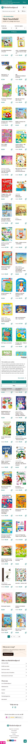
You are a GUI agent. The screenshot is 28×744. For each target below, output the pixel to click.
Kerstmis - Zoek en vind (21, 583)
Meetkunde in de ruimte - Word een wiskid (20, 439)
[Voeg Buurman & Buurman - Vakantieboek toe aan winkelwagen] (12, 490)
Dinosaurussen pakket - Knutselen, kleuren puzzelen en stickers (6, 536)
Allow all (14, 381)
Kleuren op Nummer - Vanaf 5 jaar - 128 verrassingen (6, 268)
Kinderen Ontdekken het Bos (20, 607)
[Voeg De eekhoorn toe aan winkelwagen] (26, 223)
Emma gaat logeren (5, 606)
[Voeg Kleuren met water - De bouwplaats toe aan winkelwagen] (26, 515)
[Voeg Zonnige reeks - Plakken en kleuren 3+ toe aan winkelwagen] (12, 125)
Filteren (15, 32)
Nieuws (3, 693)
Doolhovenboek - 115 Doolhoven (6, 294)
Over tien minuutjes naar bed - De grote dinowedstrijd (5, 171)
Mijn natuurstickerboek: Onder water (6, 629)
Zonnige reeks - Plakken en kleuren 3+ (6, 122)
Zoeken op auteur (5, 666)
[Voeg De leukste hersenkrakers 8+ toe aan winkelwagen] (26, 490)
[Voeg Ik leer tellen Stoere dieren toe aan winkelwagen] (12, 442)
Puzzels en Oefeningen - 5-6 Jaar (6, 389)
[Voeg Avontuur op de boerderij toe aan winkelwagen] (26, 564)
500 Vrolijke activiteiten (4, 145)
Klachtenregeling (14, 737)
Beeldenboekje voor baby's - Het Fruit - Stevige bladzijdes (6, 413)
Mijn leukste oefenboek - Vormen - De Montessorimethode (20, 170)
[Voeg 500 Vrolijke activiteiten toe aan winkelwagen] (12, 149)
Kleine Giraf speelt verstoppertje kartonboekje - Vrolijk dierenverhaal (20, 269)
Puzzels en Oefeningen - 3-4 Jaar (6, 99)
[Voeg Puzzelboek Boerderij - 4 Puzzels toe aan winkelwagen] (12, 55)
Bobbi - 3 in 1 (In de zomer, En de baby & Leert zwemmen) (6, 320)
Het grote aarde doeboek (5, 244)
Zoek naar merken (5, 669)
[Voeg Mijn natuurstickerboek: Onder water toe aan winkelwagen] (12, 632)
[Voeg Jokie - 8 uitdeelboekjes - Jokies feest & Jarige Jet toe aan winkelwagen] (26, 55)
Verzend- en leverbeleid (14, 735)
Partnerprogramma (5, 696)
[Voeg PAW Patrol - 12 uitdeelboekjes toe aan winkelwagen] (12, 79)
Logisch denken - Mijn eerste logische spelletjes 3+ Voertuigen (6, 511)
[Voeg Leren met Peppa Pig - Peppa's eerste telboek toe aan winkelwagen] (26, 540)
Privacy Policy (14, 732)
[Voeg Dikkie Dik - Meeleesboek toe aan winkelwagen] (26, 199)
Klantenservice (8, 654)
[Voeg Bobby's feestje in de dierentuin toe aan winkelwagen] (26, 125)
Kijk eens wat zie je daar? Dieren (19, 99)
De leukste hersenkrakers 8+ (19, 487)
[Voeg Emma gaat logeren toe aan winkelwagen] (12, 610)
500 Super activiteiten (6, 343)
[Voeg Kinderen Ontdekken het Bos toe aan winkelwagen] (26, 610)
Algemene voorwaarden (14, 728)
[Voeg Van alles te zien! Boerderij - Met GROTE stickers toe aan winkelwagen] (26, 467)
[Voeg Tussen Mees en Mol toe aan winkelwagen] (12, 587)
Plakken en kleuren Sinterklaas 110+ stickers (19, 295)
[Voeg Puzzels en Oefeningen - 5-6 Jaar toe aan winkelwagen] (12, 392)
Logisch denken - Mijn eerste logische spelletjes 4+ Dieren (20, 146)
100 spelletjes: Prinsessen (18, 389)
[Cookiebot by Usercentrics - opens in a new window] (21, 357)
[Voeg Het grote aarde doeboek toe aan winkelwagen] (12, 247)
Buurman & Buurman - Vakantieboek (6, 487)
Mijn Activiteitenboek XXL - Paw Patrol (20, 318)
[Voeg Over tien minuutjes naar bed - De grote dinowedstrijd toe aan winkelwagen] (12, 175)
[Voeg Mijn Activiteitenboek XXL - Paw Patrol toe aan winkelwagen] (26, 323)
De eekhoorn (18, 219)
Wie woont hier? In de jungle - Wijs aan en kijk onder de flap (6, 560)
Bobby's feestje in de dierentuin (20, 122)
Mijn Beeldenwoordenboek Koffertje (20, 76)
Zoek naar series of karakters (7, 672)
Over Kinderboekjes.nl (6, 683)
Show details (21, 378)
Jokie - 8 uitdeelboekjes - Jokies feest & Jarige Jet (21, 52)
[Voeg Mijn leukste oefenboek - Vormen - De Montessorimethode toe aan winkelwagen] (26, 175)
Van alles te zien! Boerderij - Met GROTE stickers (20, 464)
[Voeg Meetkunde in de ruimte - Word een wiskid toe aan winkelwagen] (26, 442)
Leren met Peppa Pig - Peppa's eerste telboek (20, 535)
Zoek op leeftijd (4, 663)
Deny (14, 385)
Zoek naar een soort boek (7, 675)
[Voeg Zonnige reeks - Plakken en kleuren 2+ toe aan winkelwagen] (26, 346)
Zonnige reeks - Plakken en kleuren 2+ (21, 343)
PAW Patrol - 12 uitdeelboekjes (5, 75)
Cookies (14, 734)
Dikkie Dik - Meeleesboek (18, 196)
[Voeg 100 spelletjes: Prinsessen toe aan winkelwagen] (26, 392)
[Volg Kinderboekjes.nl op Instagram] (15, 707)
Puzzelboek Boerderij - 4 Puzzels (6, 51)
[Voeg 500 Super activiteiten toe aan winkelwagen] (12, 346)
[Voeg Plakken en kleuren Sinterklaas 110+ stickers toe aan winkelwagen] (26, 298)
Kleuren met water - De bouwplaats (20, 510)
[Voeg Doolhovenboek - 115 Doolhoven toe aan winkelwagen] (12, 298)
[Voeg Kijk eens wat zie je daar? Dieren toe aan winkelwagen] (26, 102)
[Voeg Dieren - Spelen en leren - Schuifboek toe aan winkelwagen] (26, 247)
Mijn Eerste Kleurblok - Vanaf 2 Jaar (20, 629)
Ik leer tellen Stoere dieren (6, 437)
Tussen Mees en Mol (6, 584)
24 (19, 636)
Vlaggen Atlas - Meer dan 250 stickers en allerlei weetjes (6, 195)
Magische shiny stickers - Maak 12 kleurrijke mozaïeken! (20, 414)
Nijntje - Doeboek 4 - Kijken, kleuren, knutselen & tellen (6, 462)
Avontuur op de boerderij (19, 559)
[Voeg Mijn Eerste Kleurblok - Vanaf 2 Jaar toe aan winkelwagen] (26, 632)
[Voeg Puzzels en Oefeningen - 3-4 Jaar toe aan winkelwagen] (12, 102)
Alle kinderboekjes (8, 16)
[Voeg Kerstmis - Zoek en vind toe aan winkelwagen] (26, 587)
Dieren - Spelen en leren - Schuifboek (20, 243)
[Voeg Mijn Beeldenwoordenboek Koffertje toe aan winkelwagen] (26, 79)
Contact (3, 689)
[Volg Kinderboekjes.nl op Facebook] (12, 707)
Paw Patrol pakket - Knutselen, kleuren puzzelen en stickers (6, 220)
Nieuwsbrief (4, 699)
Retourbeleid (14, 730)
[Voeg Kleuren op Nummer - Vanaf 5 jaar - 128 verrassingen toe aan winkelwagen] (12, 274)
